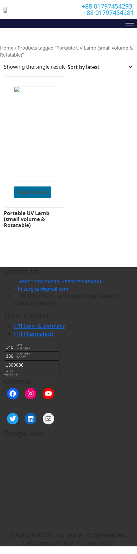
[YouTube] (48, 393)
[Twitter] (12, 418)
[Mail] (48, 418)
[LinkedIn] (30, 418)
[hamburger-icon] (130, 23)
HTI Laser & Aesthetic (39, 326)
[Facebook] (12, 393)
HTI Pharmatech (33, 333)
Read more (32, 192)
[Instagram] (30, 393)
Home (6, 47)
